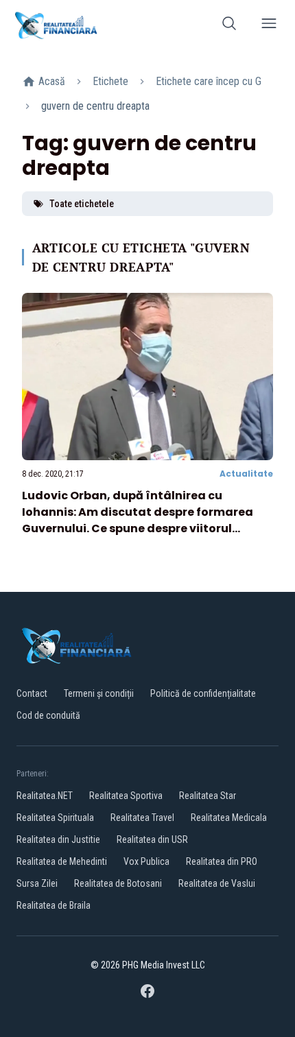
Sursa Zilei (37, 883)
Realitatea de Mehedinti (61, 861)
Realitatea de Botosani (118, 883)
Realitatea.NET (44, 795)
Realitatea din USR (152, 839)
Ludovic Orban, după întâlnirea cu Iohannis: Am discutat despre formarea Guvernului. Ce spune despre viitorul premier (137, 520)
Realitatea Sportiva (126, 795)
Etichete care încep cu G (208, 81)
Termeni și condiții (99, 693)
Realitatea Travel (142, 817)
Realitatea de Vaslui (216, 883)
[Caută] (229, 26)
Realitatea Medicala (229, 817)
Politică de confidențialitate (203, 693)
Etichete (110, 81)
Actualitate (246, 473)
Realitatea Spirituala (55, 817)
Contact (31, 693)
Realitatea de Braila (53, 905)
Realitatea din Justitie (58, 839)
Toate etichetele (81, 203)
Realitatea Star (207, 795)
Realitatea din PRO (221, 861)
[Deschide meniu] (269, 25)
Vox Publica (146, 861)
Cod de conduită (48, 715)
